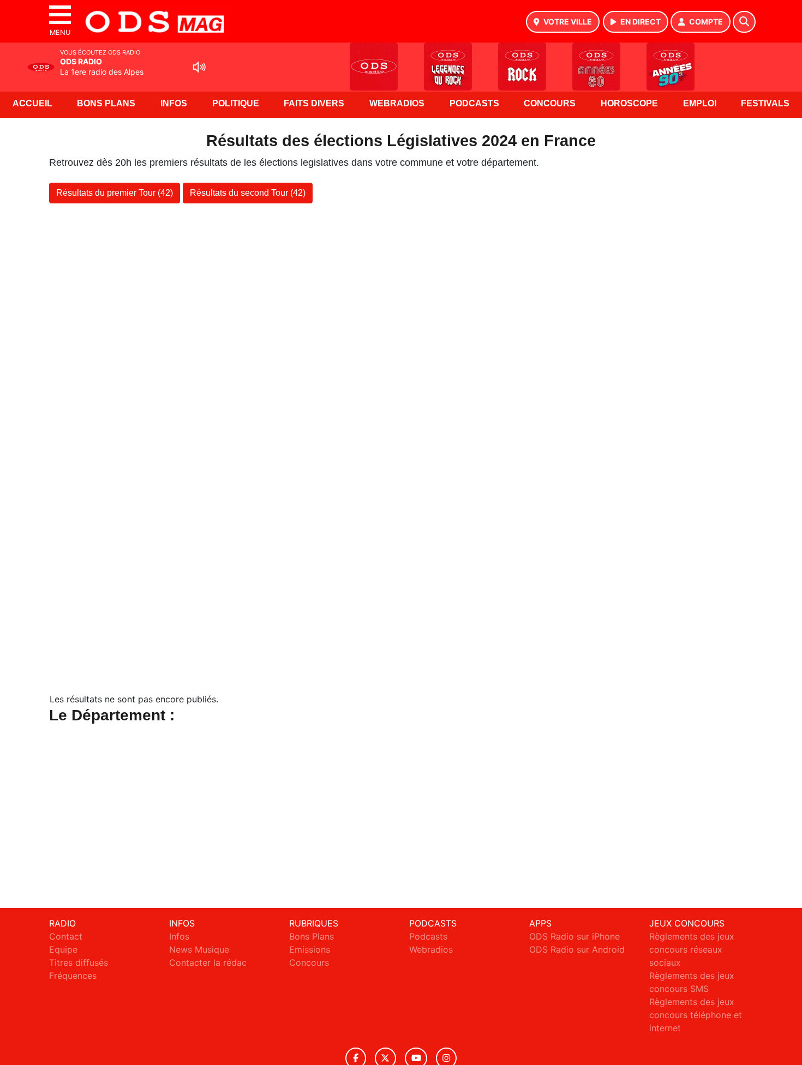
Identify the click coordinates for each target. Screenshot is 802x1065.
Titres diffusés (78, 962)
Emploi (699, 103)
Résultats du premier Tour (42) (114, 192)
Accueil (32, 103)
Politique (235, 103)
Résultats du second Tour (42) (248, 192)
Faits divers (314, 103)
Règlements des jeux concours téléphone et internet (695, 1014)
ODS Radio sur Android (577, 949)
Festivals (765, 103)
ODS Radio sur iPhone (574, 936)
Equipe (63, 949)
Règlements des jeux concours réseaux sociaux (691, 949)
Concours (550, 103)
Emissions (309, 949)
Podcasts (474, 103)
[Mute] (199, 67)
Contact (65, 936)
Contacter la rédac (208, 962)
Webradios (396, 103)
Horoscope (629, 103)
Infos (173, 103)
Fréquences (73, 975)
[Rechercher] (744, 22)
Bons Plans (106, 103)
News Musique (199, 949)
